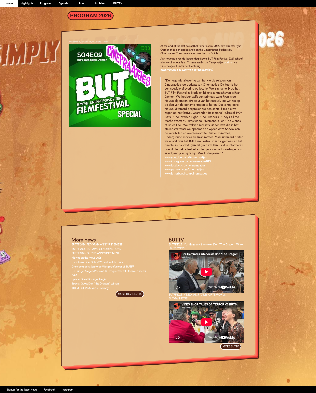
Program (45, 3)
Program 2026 (90, 15)
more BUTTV (231, 346)
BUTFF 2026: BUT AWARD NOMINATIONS (96, 249)
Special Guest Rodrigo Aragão (89, 279)
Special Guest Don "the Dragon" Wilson (95, 284)
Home (9, 3)
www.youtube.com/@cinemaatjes (186, 157)
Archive (100, 3)
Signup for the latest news (22, 390)
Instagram (67, 390)
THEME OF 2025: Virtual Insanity (90, 288)
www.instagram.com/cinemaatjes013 (188, 161)
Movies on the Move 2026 (86, 258)
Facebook (49, 390)
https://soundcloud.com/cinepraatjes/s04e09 (186, 70)
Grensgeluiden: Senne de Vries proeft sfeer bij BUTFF (103, 267)
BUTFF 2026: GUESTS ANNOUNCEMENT (95, 253)
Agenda (63, 3)
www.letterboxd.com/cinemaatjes (186, 173)
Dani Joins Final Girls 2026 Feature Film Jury (97, 262)
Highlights (27, 3)
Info (81, 3)
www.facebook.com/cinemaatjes (185, 165)
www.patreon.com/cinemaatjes (184, 169)
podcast (229, 62)
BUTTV (117, 3)
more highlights (130, 294)
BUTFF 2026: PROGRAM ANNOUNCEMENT (97, 244)
